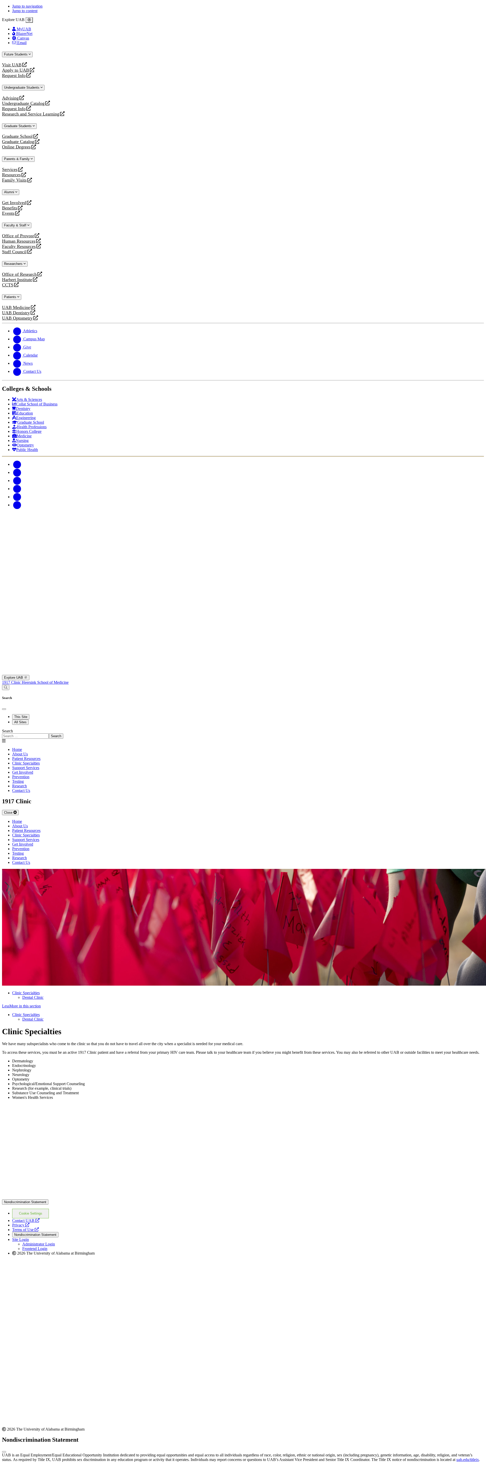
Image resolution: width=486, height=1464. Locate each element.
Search (7, 731)
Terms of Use (25, 1229)
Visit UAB (12, 65)
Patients (10, 297)
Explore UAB (14, 677)
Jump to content (24, 11)
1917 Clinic (12, 682)
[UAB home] (243, 559)
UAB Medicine (16, 307)
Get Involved (14, 202)
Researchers (14, 264)
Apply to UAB (15, 70)
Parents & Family (17, 159)
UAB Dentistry (16, 313)
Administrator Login (38, 1244)
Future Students (16, 54)
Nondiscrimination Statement (25, 1202)
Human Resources (18, 241)
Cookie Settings (30, 1213)
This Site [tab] (20, 717)
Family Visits (14, 180)
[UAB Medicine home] (243, 672)
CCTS (9, 285)
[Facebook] (17, 464)
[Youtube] (17, 488)
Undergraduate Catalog (23, 103)
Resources (11, 175)
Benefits (9, 208)
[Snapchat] (17, 497)
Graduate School (17, 136)
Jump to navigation (27, 6)
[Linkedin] (17, 505)
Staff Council (14, 252)
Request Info (14, 75)
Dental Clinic (33, 997)
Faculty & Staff (15, 225)
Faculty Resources (19, 246)
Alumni (9, 192)
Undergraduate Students (22, 87)
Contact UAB (25, 1220)
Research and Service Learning (30, 114)
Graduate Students (18, 126)
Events (9, 213)
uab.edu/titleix (467, 1459)
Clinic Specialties (26, 993)
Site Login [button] (20, 1239)
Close (8, 812)
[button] (243, 1006)
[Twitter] (17, 472)
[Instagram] (17, 480)
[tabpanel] (243, 734)
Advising (10, 98)
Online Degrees (16, 147)
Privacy (20, 1225)
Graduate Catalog (18, 141)
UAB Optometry (17, 318)
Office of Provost (18, 236)
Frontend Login (34, 1248)
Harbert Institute (17, 279)
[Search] (5, 687)
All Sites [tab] (20, 722)
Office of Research (19, 274)
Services (9, 169)
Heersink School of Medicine (45, 682)
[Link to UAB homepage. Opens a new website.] (243, 1197)
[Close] (29, 20)
